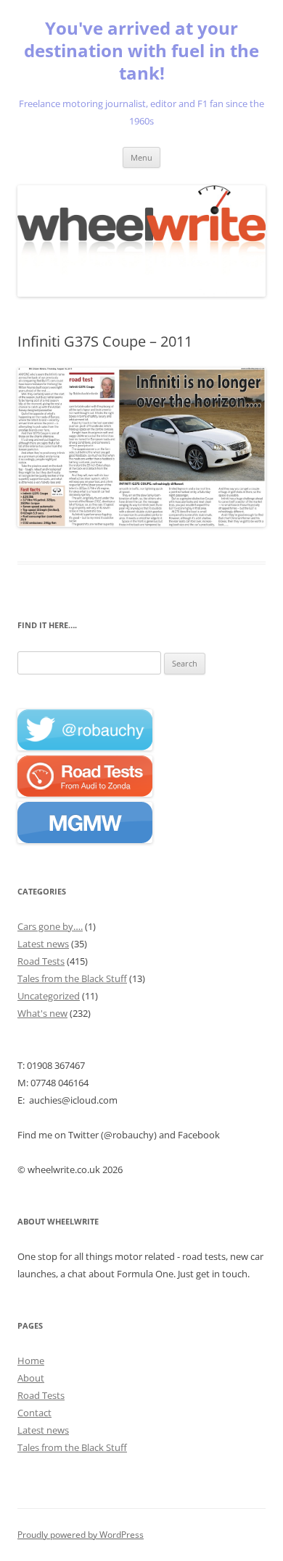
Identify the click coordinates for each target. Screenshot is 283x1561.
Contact (34, 1412)
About (30, 1377)
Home (30, 1360)
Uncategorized (48, 995)
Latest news (43, 943)
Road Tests (41, 961)
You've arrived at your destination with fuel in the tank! (141, 51)
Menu (141, 157)
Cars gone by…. (50, 926)
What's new (42, 1013)
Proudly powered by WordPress (80, 1534)
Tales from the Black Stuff (72, 978)
